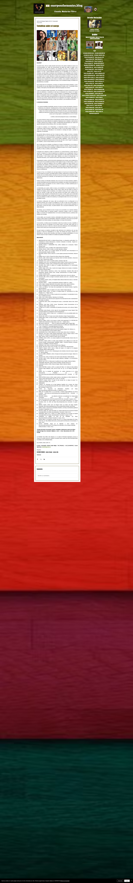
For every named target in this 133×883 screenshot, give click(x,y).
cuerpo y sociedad (99, 99)
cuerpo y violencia (90, 107)
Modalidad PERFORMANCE (89, 65)
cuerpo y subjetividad (89, 101)
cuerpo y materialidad (98, 85)
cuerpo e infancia (99, 69)
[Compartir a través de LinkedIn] (44, 459)
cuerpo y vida (55, 452)
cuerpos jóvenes (99, 109)
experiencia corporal (94, 113)
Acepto (126, 880)
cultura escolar (99, 111)
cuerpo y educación (89, 81)
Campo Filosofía (99, 59)
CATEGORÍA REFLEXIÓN (88, 55)
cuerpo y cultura (100, 75)
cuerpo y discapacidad (89, 79)
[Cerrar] (131, 881)
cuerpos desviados (89, 109)
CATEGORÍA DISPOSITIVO (88, 53)
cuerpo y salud (99, 97)
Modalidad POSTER (100, 65)
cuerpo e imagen (49, 452)
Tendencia (39, 454)
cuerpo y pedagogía (89, 93)
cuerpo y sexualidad (89, 99)
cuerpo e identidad (98, 67)
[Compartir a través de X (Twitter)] (40, 459)
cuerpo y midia (99, 87)
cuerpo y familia (99, 83)
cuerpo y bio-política (89, 73)
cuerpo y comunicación (89, 75)
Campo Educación (99, 57)
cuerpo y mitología (88, 89)
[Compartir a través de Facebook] (37, 459)
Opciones (120, 880)
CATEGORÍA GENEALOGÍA (100, 53)
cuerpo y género (88, 85)
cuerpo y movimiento (99, 89)
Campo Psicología (98, 61)
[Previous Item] (89, 24)
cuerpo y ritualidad (90, 97)
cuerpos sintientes (90, 111)
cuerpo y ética (98, 107)
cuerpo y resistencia (101, 95)
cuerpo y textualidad (99, 103)
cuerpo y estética (89, 83)
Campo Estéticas (90, 59)
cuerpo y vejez (90, 105)
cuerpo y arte (97, 71)
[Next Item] (99, 24)
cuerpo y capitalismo (100, 73)
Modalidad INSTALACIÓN (99, 63)
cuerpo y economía (99, 79)
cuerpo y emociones (99, 81)
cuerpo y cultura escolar (89, 77)
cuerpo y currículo (100, 77)
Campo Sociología (88, 63)
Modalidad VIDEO (89, 67)
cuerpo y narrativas (88, 91)
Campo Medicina (89, 61)
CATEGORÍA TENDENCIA (41, 452)
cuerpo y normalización (99, 91)
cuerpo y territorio (89, 103)
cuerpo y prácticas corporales (89, 95)
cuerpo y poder (99, 93)
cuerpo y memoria (89, 87)
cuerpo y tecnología (99, 101)
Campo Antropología (89, 57)
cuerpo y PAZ (90, 71)
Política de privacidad (64, 880)
